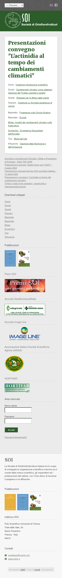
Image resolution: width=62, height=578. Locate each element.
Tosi (7, 232)
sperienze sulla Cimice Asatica (35, 112)
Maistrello (9, 217)
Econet (23, 117)
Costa (7, 201)
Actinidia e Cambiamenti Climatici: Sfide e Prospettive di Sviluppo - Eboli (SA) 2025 (31, 160)
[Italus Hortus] (10, 265)
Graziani (9, 213)
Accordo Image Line (15, 322)
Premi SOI (10, 274)
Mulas (7, 225)
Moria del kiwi (20, 138)
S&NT (23, 569)
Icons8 (37, 569)
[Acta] (10, 509)
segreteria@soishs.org (19, 555)
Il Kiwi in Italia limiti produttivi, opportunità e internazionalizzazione (25, 185)
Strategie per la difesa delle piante (32, 97)
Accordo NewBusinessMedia (20, 298)
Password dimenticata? (16, 437)
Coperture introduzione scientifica (32, 84)
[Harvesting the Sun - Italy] (24, 265)
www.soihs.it (14, 558)
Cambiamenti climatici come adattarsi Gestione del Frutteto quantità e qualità (30, 91)
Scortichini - (14, 130)
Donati (8, 205)
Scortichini (10, 229)
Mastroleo (9, 221)
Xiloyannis (10, 236)
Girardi (8, 209)
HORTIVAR (11, 378)
